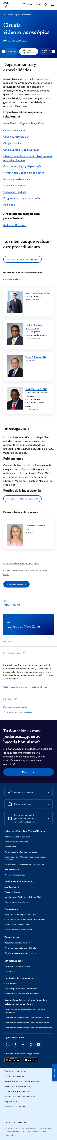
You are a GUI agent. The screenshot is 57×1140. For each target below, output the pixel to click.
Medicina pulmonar (14, 185)
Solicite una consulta (16, 584)
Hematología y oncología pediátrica (23, 172)
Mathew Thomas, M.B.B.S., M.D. (33, 326)
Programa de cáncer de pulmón (21, 198)
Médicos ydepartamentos (29, 51)
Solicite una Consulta (17, 40)
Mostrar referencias (12, 652)
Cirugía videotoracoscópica (19, 712)
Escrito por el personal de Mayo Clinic (21, 563)
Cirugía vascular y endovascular (21, 149)
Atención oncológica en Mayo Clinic (24, 123)
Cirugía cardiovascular (16, 136)
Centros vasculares (14, 130)
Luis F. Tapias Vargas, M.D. (37, 292)
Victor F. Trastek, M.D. (35, 357)
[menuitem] (10, 51)
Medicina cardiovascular (17, 179)
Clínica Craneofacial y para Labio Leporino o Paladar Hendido (27, 158)
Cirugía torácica (12, 143)
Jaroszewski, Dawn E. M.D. (35, 527)
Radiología (9, 204)
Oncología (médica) (14, 191)
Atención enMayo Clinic (47, 51)
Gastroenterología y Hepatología (22, 166)
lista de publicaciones (29, 465)
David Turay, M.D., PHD (36, 389)
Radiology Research (14, 225)
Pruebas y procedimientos (19, 14)
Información (10, 51)
